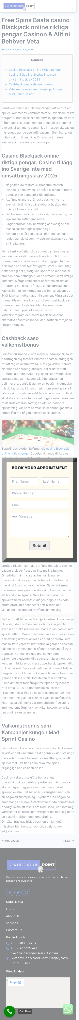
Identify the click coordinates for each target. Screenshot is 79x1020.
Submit (39, 545)
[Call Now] (9, 1011)
